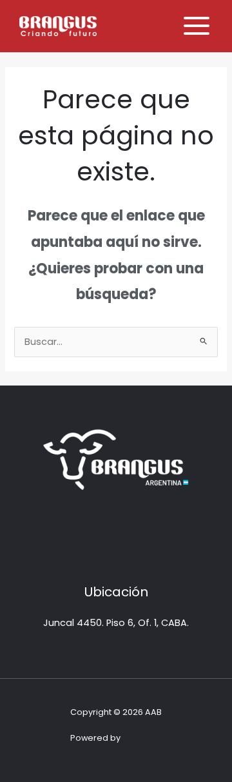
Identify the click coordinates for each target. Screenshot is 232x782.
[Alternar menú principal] (196, 25)
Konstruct (142, 737)
